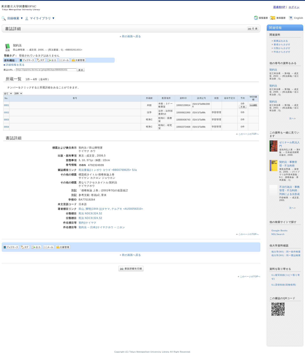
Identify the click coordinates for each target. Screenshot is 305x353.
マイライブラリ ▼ (42, 18)
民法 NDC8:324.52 (90, 213)
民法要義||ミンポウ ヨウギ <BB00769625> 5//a (108, 170)
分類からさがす (282, 48)
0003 (6, 119)
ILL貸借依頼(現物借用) (283, 284)
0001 (6, 105)
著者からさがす (282, 44)
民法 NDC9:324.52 (90, 218)
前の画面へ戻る (131, 36)
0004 (6, 127)
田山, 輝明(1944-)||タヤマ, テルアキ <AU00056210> (111, 208)
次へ (291, 118)
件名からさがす (282, 52)
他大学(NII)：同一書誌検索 (286, 255)
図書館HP (279, 7)
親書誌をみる (281, 41)
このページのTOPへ (248, 134)
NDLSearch (278, 234)
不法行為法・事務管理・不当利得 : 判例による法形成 (289, 190)
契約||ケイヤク (87, 222)
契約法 (273, 69)
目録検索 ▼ (14, 18)
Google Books (279, 230)
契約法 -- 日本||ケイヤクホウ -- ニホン (102, 227)
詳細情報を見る (15, 64)
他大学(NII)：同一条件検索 (286, 251)
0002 (6, 112)
